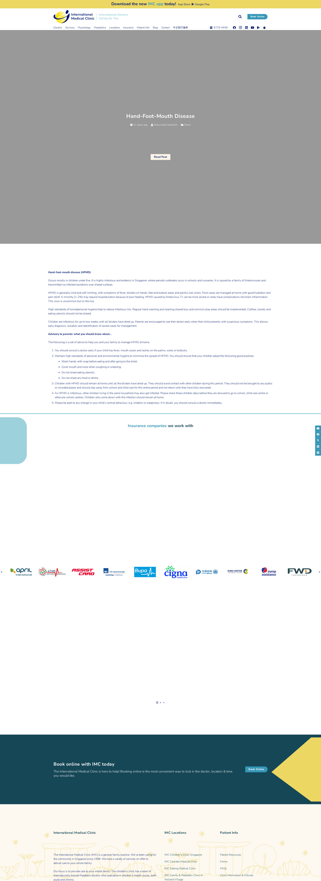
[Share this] (318, 434)
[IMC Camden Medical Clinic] (188, 862)
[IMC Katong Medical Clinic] (188, 868)
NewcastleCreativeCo (166, 124)
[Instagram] (240, 28)
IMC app (155, 4)
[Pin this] (318, 453)
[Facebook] (234, 28)
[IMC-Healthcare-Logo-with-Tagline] (91, 16)
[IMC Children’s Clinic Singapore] (188, 855)
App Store (183, 4)
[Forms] (244, 862)
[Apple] (264, 28)
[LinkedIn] (246, 28)
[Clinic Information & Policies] (244, 875)
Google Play (202, 4)
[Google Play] (258, 28)
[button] (240, 16)
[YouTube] (252, 28)
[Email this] (318, 428)
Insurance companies (147, 425)
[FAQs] (244, 868)
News (187, 124)
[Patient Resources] (244, 855)
